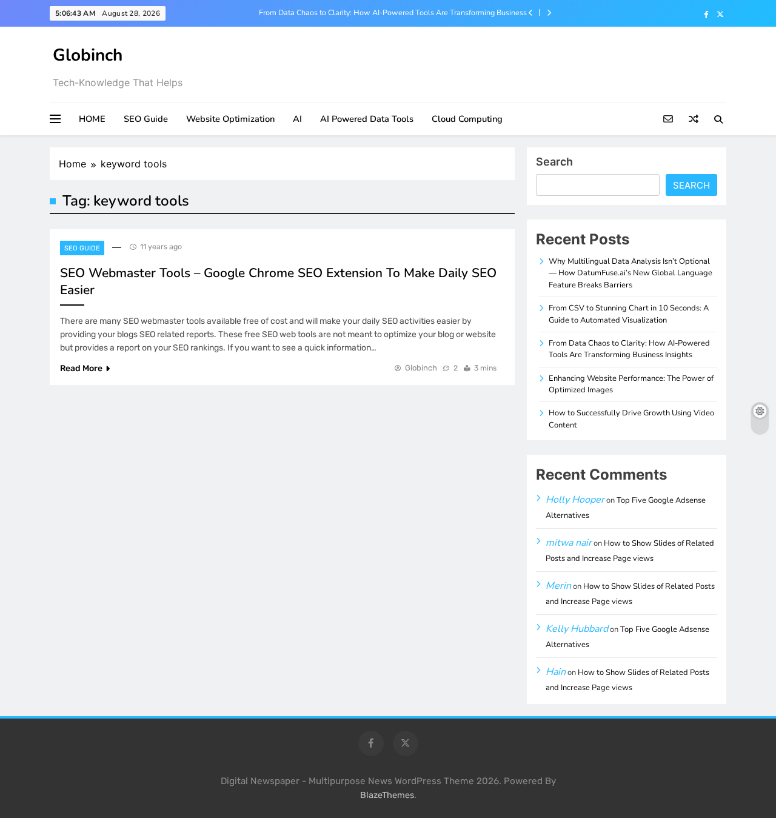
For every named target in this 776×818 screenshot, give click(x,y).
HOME (92, 119)
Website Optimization (230, 119)
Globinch (87, 55)
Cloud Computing (467, 119)
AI (297, 119)
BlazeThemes (387, 795)
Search (554, 161)
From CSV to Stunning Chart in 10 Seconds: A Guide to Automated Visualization (629, 314)
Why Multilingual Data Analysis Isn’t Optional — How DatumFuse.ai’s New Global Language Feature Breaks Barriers (630, 273)
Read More (81, 368)
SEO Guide (146, 119)
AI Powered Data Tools (366, 119)
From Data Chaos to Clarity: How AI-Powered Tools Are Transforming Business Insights (393, 13)
